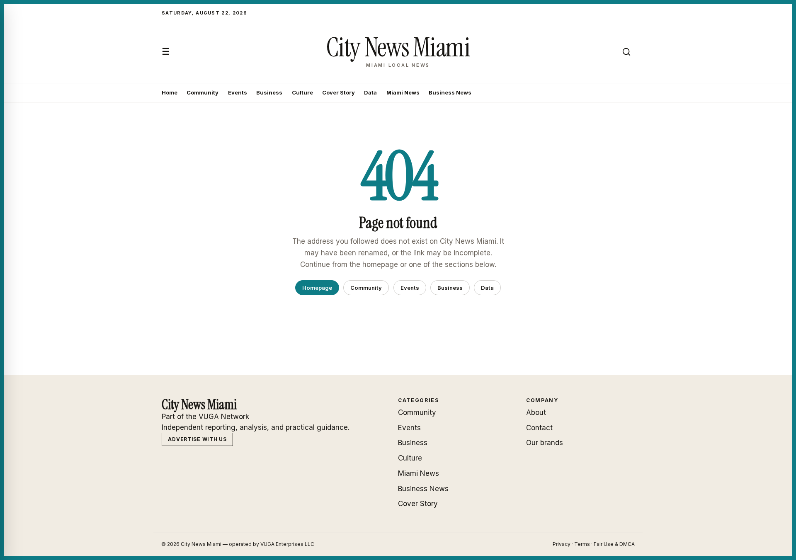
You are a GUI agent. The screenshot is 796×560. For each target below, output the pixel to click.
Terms (582, 544)
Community (202, 92)
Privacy (561, 544)
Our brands (544, 443)
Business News (450, 92)
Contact (539, 428)
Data (370, 92)
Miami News (403, 92)
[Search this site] (626, 52)
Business (269, 92)
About (536, 412)
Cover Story (338, 92)
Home (169, 92)
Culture (302, 92)
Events (237, 92)
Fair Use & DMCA (614, 544)
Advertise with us (197, 439)
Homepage (317, 287)
